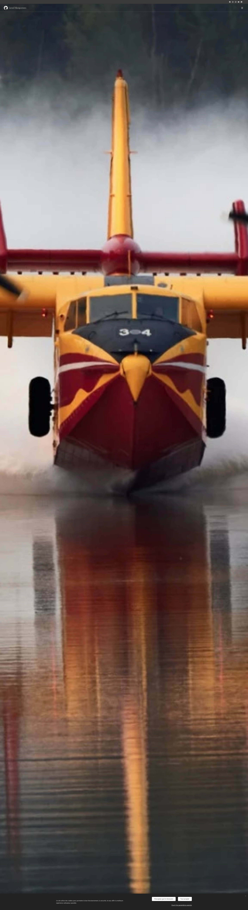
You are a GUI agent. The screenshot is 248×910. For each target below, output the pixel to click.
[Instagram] (233, 2)
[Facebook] (230, 2)
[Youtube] (238, 2)
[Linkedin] (241, 2)
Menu (242, 8)
